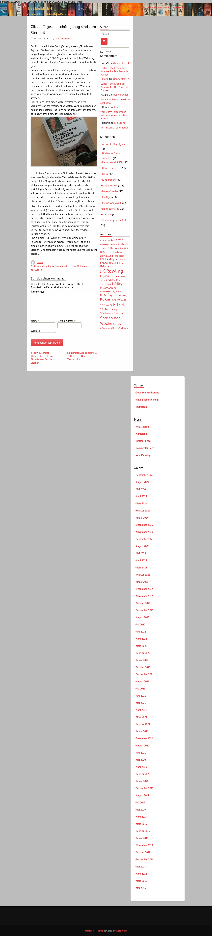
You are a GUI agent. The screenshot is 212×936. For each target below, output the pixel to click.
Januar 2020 (142, 781)
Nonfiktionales (80, 266)
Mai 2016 (141, 887)
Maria (105, 78)
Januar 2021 (142, 731)
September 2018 (145, 859)
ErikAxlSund (106, 255)
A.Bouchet (105, 240)
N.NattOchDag (120, 295)
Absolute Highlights (44, 266)
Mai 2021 (141, 702)
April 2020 (141, 766)
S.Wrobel (119, 313)
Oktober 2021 (143, 667)
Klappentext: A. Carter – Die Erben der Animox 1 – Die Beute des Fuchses (115, 68)
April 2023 (141, 560)
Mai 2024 (141, 489)
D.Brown (105, 252)
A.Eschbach (104, 245)
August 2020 (142, 745)
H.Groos (38, 269)
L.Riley (117, 283)
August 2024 (142, 482)
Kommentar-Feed (145, 448)
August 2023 (142, 546)
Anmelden (141, 433)
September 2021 (145, 674)
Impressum (177, 7)
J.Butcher (119, 263)
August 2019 (142, 795)
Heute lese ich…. (111, 168)
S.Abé (123, 299)
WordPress (121, 930)
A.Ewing (113, 244)
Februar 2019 (143, 831)
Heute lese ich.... (63, 266)
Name (35, 320)
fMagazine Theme (94, 930)
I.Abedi (104, 263)
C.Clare (103, 248)
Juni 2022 (141, 631)
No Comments (63, 38)
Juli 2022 (140, 624)
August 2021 (142, 681)
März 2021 (141, 717)
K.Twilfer (112, 279)
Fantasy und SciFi (112, 162)
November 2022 (144, 596)
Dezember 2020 (144, 738)
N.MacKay (106, 295)
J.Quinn (104, 276)
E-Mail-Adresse (66, 320)
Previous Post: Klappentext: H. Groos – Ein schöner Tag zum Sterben (44, 357)
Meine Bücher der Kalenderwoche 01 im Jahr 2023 (115, 98)
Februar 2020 (143, 774)
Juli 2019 (140, 802)
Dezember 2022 (144, 588)
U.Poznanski (105, 328)
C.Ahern (123, 244)
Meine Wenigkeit (111, 202)
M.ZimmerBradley (107, 291)
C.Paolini (123, 248)
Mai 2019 (141, 809)
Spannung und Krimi (114, 220)
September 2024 (145, 475)
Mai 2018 (141, 866)
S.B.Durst (104, 305)
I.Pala (112, 263)
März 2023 (141, 567)
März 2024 (141, 503)
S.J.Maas (105, 309)
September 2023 (145, 539)
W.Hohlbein (123, 328)
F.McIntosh (118, 255)
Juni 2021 (141, 695)
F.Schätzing (107, 259)
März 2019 (141, 823)
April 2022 (141, 638)
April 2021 (141, 709)
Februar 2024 (143, 510)
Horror (105, 174)
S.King (113, 309)
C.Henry (112, 248)
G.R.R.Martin (120, 259)
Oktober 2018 (143, 852)
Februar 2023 (143, 574)
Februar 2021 (143, 724)
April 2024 (141, 496)
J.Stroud (113, 276)
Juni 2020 (141, 752)
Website (35, 330)
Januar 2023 (142, 581)
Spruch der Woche (110, 320)
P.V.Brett (116, 299)
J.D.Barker (105, 266)
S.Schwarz (106, 313)
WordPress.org (143, 455)
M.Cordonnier (108, 288)
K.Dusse (121, 276)
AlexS (40, 262)
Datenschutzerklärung (134, 7)
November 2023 (144, 531)
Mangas (120, 291)
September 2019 (145, 788)
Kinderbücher (109, 179)
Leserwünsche (110, 191)
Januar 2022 (142, 660)
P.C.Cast (105, 299)
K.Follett (103, 280)
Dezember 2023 (144, 524)
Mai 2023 (141, 553)
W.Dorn (114, 328)
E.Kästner (116, 252)
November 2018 (144, 845)
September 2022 (145, 610)
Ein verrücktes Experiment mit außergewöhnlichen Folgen (114, 112)
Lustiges (107, 197)
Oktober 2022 (143, 603)
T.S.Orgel (117, 324)
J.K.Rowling (111, 271)
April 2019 (141, 816)
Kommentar (38, 291)
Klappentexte (109, 185)
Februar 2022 (143, 653)
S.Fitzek (117, 304)
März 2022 (141, 645)
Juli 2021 (140, 688)
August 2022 (142, 617)
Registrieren (142, 426)
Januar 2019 (142, 838)
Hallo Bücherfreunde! (158, 7)
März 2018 (141, 880)
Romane (106, 214)
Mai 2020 (141, 759)
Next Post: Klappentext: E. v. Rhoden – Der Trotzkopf (81, 356)
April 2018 (141, 873)
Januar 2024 (142, 517)
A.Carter (117, 240)
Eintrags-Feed (143, 440)
